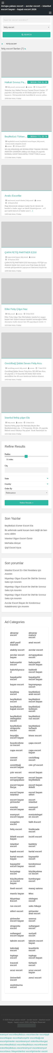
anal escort (11, 200)
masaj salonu (36, 888)
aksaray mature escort (33, 635)
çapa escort (35, 743)
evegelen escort (15, 823)
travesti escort (14, 964)
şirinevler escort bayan (17, 919)
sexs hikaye (12, 1051)
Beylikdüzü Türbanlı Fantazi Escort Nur (25, 136)
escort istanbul (21, 200)
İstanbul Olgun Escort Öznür (19, 538)
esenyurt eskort (29, 1041)
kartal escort (35, 851)
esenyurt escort (33, 808)
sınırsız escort (20, 87)
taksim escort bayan (36, 942)
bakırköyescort (17, 671)
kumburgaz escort (34, 880)
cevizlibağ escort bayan (17, 766)
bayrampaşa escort (35, 685)
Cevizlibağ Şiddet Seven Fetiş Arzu (23, 363)
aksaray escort (14, 634)
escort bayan (35, 772)
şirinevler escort (14, 1041)
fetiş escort (11, 87)
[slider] (26, 456)
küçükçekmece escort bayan (16, 881)
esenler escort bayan (17, 808)
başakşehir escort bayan (35, 678)
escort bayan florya (17, 786)
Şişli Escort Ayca (13, 547)
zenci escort (35, 977)
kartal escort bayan (16, 857)
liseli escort (16, 888)
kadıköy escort (33, 845)
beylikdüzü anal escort (34, 693)
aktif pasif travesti (15, 643)
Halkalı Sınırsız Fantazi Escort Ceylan (25, 82)
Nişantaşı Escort (15, 899)
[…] (31, 211)
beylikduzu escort (23, 1034)
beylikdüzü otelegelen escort (16, 718)
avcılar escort (36, 650)
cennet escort (13, 758)
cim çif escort (36, 765)
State (7, 479)
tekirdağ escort (14, 949)
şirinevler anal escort (34, 912)
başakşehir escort (16, 678)
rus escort (15, 906)
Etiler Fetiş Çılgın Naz (16, 309)
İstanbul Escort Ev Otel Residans (21, 570)
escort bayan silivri (35, 793)
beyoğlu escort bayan (17, 736)
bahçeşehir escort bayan (35, 663)
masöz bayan (17, 893)
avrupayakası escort (36, 656)
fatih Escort (35, 822)
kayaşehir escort (34, 857)
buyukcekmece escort (17, 744)
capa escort (16, 750)
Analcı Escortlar (13, 195)
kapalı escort (17, 851)
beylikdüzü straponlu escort (16, 728)
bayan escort (17, 684)
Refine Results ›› (26, 503)
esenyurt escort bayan (17, 815)
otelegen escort (33, 899)
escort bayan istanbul (17, 793)
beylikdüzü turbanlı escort (34, 728)
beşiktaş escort (14, 693)
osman (30, 87)
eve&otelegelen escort (35, 815)
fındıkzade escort (34, 830)
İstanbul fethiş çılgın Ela (17, 417)
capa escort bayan (14, 257)
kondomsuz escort (35, 865)
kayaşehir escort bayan (17, 865)
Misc (31, 893)
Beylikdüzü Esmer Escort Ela (19, 525)
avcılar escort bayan (17, 656)
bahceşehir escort (16, 663)
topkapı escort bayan (35, 956)
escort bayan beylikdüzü (35, 778)
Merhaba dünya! (13, 543)
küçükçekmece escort (35, 872)
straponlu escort (20, 144)
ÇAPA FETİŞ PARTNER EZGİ (20, 252)
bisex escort (35, 735)
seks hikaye (35, 906)
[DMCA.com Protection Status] (26, 1025)
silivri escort (16, 911)
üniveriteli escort (15, 978)
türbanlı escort (33, 964)
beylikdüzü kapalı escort (17, 708)
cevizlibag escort (13, 368)
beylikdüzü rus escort (34, 717)
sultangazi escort (34, 927)
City (6, 466)
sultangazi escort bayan (17, 934)
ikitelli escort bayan (17, 837)
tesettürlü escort (34, 949)
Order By (8, 489)
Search (27, 35)
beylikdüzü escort (13, 141)
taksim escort (17, 941)
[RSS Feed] (25, 48)
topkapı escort (14, 956)
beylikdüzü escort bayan (28, 141)
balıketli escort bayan (35, 671)
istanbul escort (14, 845)
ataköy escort (17, 650)
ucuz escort (16, 970)
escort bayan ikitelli (35, 786)
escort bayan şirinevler (17, 801)
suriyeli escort (32, 934)
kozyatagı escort (15, 872)
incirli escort (35, 836)
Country (8, 484)
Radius (7, 454)
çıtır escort (15, 772)
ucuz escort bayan (35, 971)
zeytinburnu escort (16, 986)
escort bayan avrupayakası (17, 778)
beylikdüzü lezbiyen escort (34, 709)
